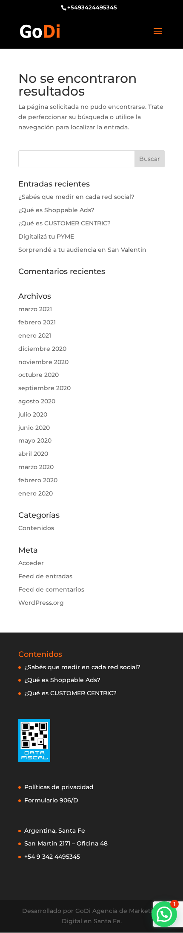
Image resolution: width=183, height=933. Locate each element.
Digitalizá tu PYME (46, 236)
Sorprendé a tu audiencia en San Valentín (82, 250)
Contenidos (36, 528)
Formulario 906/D (51, 800)
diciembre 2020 (42, 349)
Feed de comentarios (51, 589)
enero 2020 (35, 493)
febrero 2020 (37, 480)
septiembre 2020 (44, 388)
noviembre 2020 (43, 362)
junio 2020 (34, 428)
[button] (164, 914)
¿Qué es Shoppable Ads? (56, 210)
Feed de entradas (45, 576)
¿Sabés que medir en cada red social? (76, 197)
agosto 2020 (36, 401)
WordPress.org (41, 602)
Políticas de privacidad (59, 787)
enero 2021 (34, 335)
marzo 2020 (36, 467)
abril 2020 (33, 454)
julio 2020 (32, 414)
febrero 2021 (37, 322)
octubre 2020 (38, 375)
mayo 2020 (34, 440)
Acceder (31, 563)
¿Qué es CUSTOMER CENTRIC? (64, 223)
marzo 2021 (35, 309)
